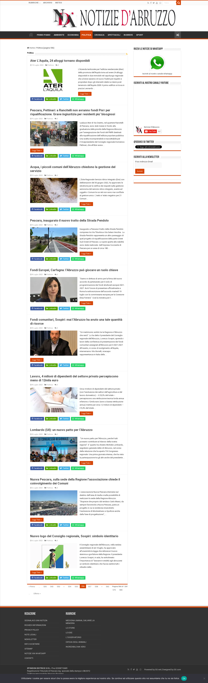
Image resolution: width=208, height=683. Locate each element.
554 (69, 586)
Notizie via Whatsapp (35, 653)
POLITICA (86, 35)
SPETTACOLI (114, 35)
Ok (184, 678)
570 (114, 590)
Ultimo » (37, 593)
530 (45, 586)
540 (51, 586)
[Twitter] (153, 3)
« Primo (32, 586)
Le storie (70, 628)
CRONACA (99, 35)
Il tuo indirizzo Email (144, 161)
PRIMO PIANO (43, 35)
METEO (58, 3)
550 (58, 586)
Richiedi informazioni (35, 625)
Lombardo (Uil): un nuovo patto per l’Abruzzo (61, 430)
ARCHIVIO (47, 3)
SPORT (139, 35)
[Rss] (148, 3)
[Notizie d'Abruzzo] (104, 18)
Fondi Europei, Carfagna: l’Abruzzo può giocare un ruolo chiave (74, 270)
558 (96, 586)
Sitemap (28, 649)
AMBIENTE (59, 35)
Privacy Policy (32, 630)
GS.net (158, 669)
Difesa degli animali (76, 642)
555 (76, 586)
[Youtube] (157, 3)
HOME (31, 34)
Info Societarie (32, 644)
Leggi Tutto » (85, 94)
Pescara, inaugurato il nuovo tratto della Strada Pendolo (69, 220)
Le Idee (69, 632)
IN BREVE (128, 35)
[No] (204, 678)
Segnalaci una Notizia (36, 620)
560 (107, 586)
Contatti (29, 658)
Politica (50, 65)
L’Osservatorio (73, 637)
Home (32, 48)
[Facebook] (151, 3)
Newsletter (31, 639)
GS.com (177, 669)
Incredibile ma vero (76, 647)
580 (120, 590)
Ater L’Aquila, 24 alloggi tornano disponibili (60, 60)
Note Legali (30, 634)
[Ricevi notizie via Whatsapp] (160, 3)
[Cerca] (178, 2)
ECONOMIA (73, 35)
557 (89, 586)
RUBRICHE (34, 3)
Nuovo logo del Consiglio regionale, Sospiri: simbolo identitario (74, 536)
